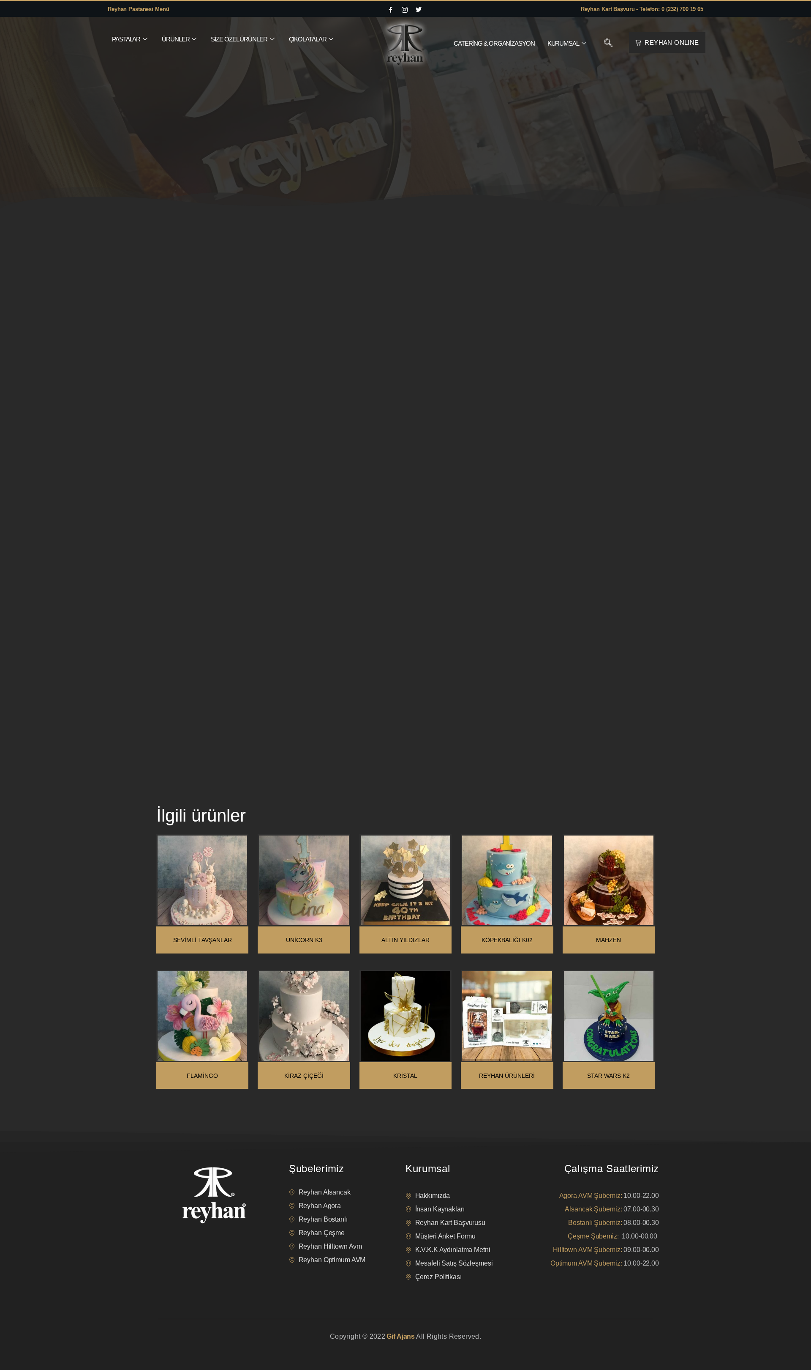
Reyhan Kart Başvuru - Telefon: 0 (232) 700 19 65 (642, 9)
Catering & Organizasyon (494, 43)
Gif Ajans (400, 1336)
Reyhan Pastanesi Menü (138, 9)
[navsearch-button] (608, 43)
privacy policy (174, 1347)
